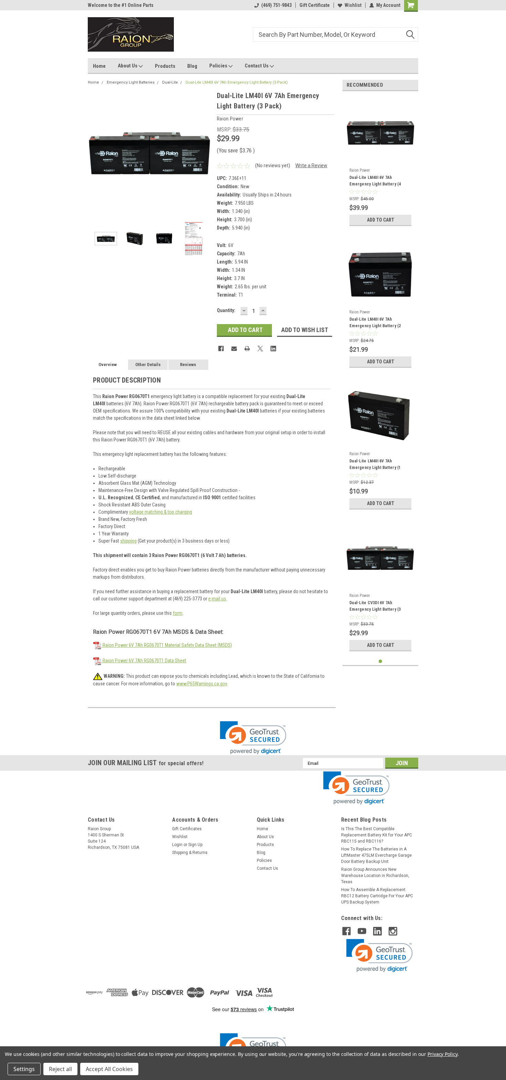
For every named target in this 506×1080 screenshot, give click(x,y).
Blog (192, 66)
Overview (107, 364)
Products (165, 66)
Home (99, 66)
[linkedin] (377, 931)
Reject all (60, 1069)
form (177, 613)
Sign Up (195, 844)
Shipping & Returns (190, 852)
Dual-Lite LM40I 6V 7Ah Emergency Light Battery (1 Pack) (375, 465)
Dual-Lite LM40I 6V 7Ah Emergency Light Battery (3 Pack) (237, 82)
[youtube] (362, 931)
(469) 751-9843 (276, 5)
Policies (218, 66)
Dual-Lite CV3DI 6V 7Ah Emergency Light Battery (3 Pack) (375, 606)
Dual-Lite (170, 82)
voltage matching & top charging (160, 512)
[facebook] (346, 931)
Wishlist (353, 5)
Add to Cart (380, 220)
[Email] (234, 348)
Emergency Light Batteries (131, 82)
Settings (24, 1069)
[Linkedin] (273, 348)
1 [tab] (380, 661)
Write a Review (311, 165)
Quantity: (226, 310)
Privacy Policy (442, 1054)
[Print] (247, 348)
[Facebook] (221, 348)
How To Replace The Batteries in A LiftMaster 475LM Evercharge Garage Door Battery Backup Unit (376, 855)
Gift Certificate (314, 5)
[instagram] (393, 931)
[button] (253, 737)
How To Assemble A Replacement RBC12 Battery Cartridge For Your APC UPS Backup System (377, 896)
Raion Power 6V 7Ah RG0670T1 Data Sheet (144, 660)
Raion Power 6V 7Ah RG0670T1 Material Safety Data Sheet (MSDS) (167, 645)
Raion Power (359, 170)
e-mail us (217, 598)
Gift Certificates (187, 828)
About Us (128, 66)
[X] (260, 348)
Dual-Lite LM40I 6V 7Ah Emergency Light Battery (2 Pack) (375, 323)
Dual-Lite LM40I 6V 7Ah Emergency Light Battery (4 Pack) (375, 181)
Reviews (188, 364)
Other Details (148, 364)
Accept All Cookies (109, 1069)
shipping (128, 541)
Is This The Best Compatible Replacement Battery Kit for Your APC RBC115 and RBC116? (376, 835)
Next (205, 152)
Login (177, 844)
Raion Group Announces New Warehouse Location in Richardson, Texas (375, 875)
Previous (95, 152)
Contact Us (257, 66)
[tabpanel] (380, 163)
